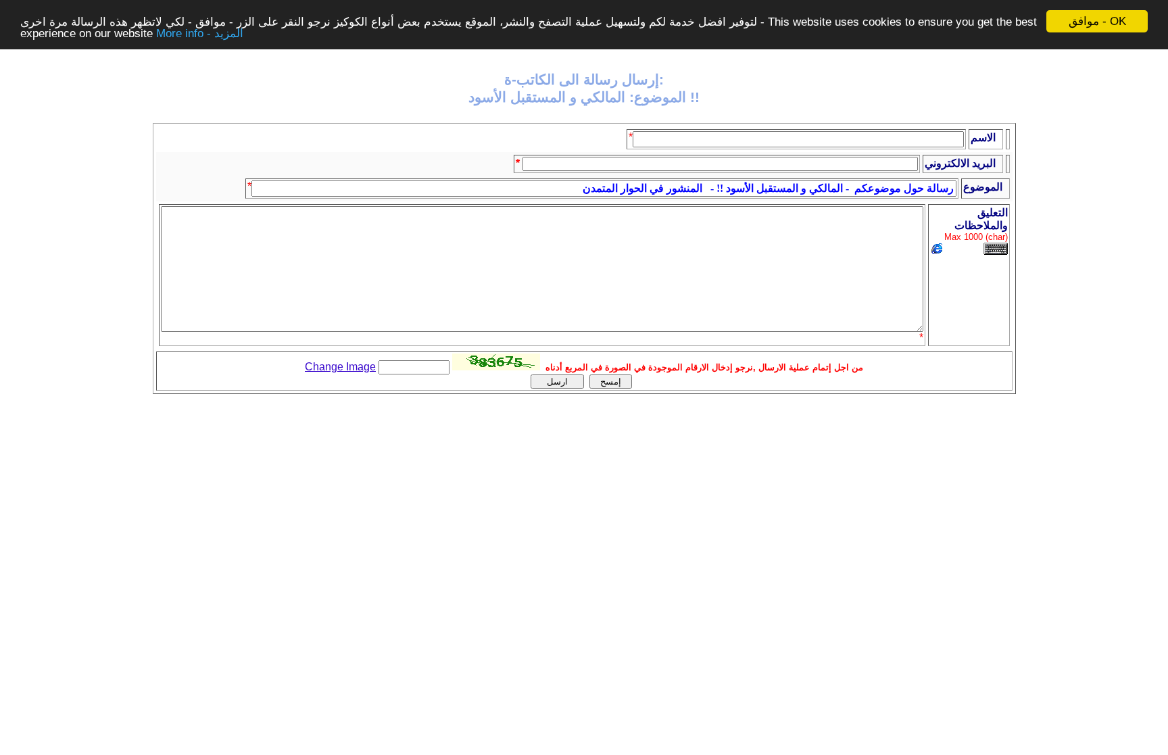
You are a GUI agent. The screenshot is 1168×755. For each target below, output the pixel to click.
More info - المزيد (199, 33)
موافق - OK (1097, 21)
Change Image (340, 366)
